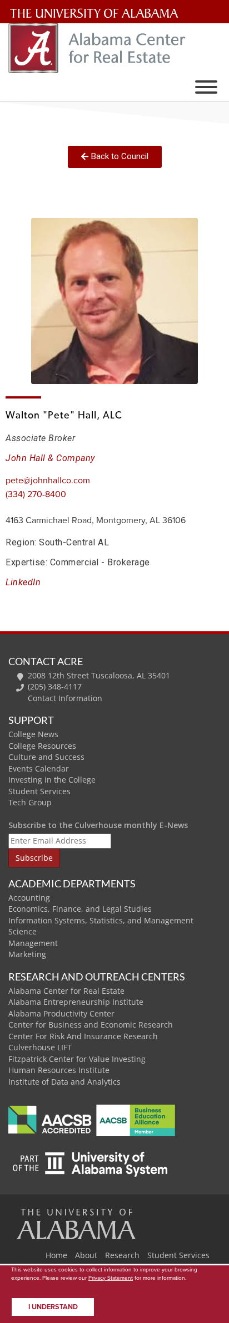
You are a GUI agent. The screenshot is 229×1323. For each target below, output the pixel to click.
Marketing (27, 954)
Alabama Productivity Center (61, 1013)
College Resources (42, 745)
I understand (53, 1307)
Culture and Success (46, 757)
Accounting (29, 897)
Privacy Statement (110, 1278)
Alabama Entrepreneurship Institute (75, 1002)
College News (33, 734)
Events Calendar (38, 768)
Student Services (39, 791)
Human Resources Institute (58, 1070)
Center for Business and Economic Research (90, 1024)
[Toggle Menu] (206, 87)
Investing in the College (52, 779)
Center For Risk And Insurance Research (83, 1036)
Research (122, 1255)
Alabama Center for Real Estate (66, 990)
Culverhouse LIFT (40, 1047)
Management (33, 943)
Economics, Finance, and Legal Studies (80, 908)
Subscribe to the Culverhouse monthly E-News (98, 825)
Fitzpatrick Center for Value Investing (77, 1059)
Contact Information (65, 698)
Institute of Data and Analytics (64, 1081)
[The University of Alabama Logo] (97, 13)
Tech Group (30, 802)
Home (56, 1255)
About (86, 1255)
